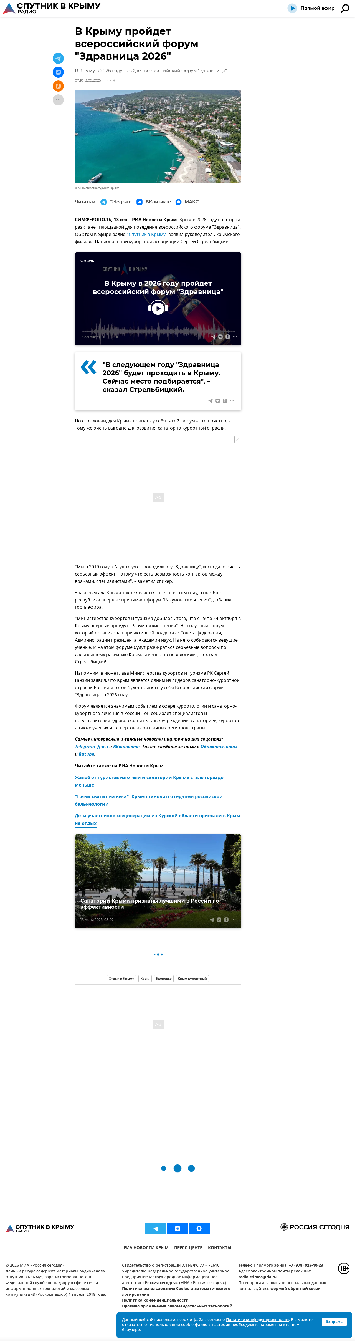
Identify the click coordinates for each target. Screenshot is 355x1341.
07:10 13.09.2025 (88, 80)
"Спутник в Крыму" (147, 234)
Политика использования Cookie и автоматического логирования (176, 1292)
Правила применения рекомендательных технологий (177, 1306)
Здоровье (164, 978)
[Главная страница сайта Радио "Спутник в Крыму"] (52, 8)
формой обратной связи (295, 1289)
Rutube (86, 754)
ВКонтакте (126, 747)
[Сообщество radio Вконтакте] (177, 1228)
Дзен (102, 747)
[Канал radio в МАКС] (199, 1228)
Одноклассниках (219, 747)
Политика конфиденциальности (155, 1300)
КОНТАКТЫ (219, 1248)
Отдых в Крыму (121, 978)
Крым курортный (192, 978)
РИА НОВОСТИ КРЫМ (146, 1248)
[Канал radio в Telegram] (155, 1228)
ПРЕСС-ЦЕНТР (188, 1248)
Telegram (85, 747)
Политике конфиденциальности (257, 1320)
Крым (145, 978)
